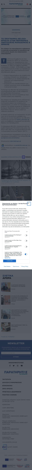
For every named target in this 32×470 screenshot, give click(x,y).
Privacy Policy (24, 266)
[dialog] (16, 235)
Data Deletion (7, 266)
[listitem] (16, 232)
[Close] (28, 203)
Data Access (16, 266)
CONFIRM (10, 260)
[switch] (26, 235)
